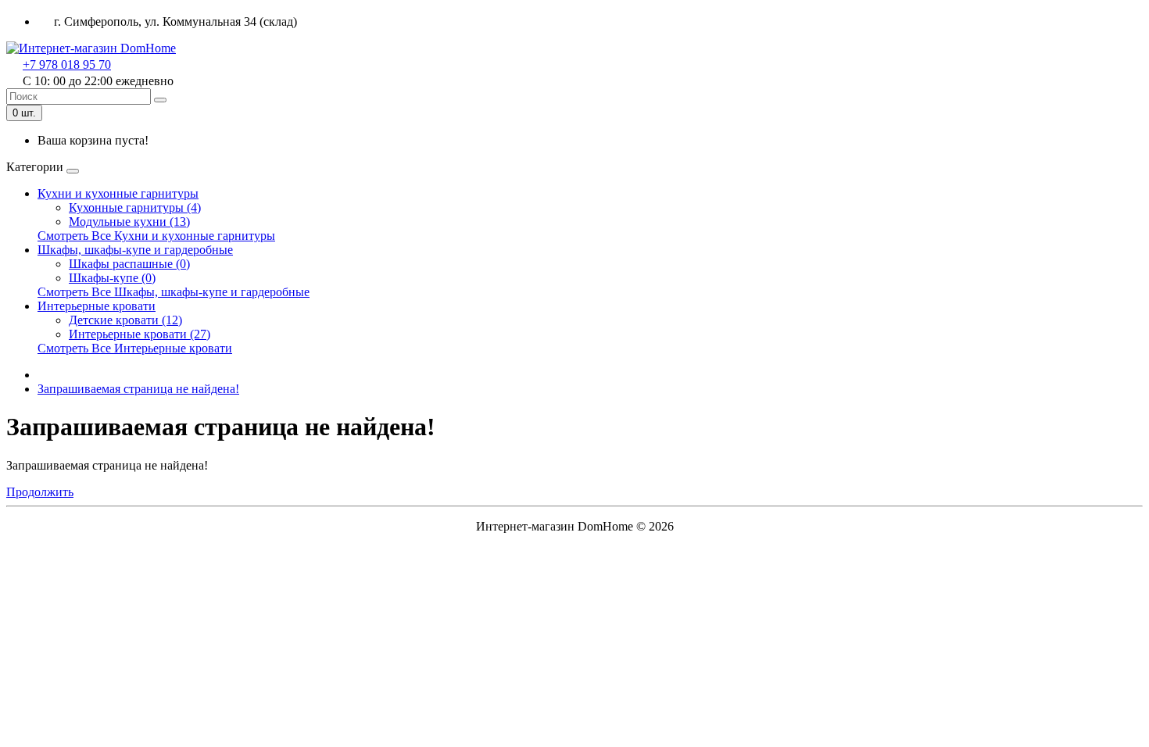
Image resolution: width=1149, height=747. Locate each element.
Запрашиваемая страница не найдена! (138, 388)
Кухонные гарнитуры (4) (135, 207)
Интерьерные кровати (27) (139, 334)
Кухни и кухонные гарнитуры (118, 193)
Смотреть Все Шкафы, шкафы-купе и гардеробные (174, 291)
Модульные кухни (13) (129, 221)
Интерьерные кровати (97, 306)
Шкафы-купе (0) (112, 277)
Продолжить (39, 492)
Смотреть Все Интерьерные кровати (135, 348)
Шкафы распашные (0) (129, 263)
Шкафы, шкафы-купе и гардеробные (135, 249)
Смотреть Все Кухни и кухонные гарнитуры (156, 235)
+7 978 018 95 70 (67, 64)
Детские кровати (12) (125, 320)
